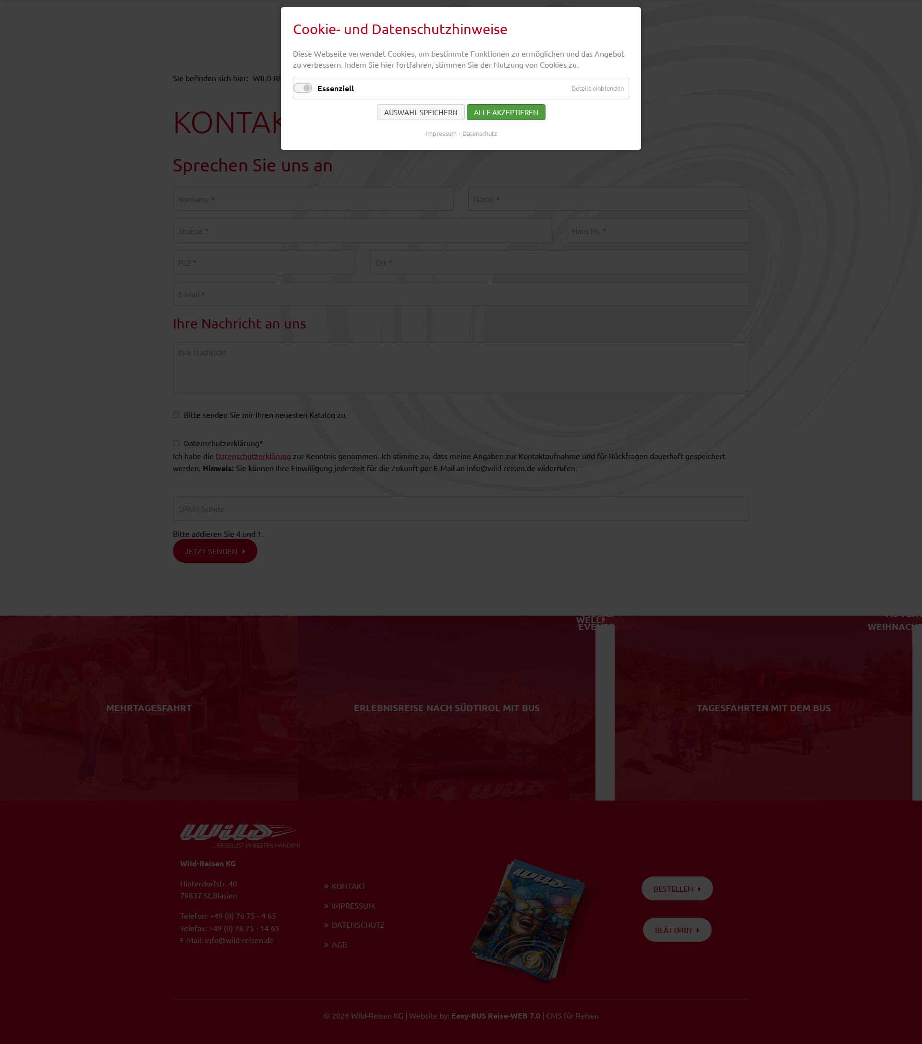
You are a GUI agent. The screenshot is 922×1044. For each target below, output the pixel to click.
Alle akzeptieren (506, 112)
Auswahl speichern (421, 112)
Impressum (441, 133)
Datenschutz (479, 133)
